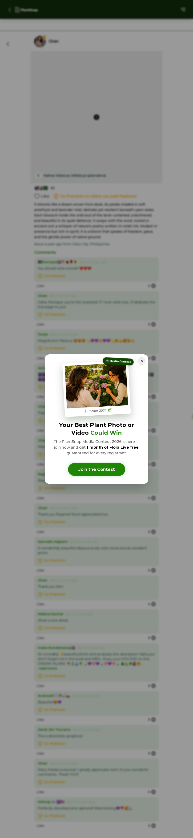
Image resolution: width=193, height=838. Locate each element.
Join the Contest (96, 469)
